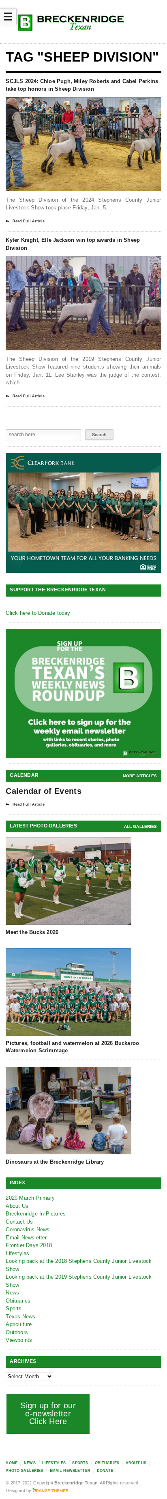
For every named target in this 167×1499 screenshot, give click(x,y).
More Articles (140, 776)
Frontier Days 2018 (29, 1245)
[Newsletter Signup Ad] (83, 693)
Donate (105, 1471)
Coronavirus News (27, 1229)
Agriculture (19, 1324)
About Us (17, 1206)
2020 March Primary (30, 1198)
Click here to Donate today (38, 613)
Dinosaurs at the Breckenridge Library (55, 1162)
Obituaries (18, 1301)
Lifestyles (17, 1253)
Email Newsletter (26, 1238)
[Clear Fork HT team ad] (83, 513)
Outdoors (17, 1332)
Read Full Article (28, 221)
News (12, 1293)
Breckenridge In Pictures (36, 1214)
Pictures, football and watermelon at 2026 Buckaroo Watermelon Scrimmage (72, 1046)
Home (11, 1463)
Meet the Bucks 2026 (32, 932)
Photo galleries (24, 1471)
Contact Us (19, 1222)
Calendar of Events (43, 791)
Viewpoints (19, 1340)
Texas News (20, 1316)
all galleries (140, 826)
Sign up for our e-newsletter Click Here (48, 1413)
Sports (13, 1308)
